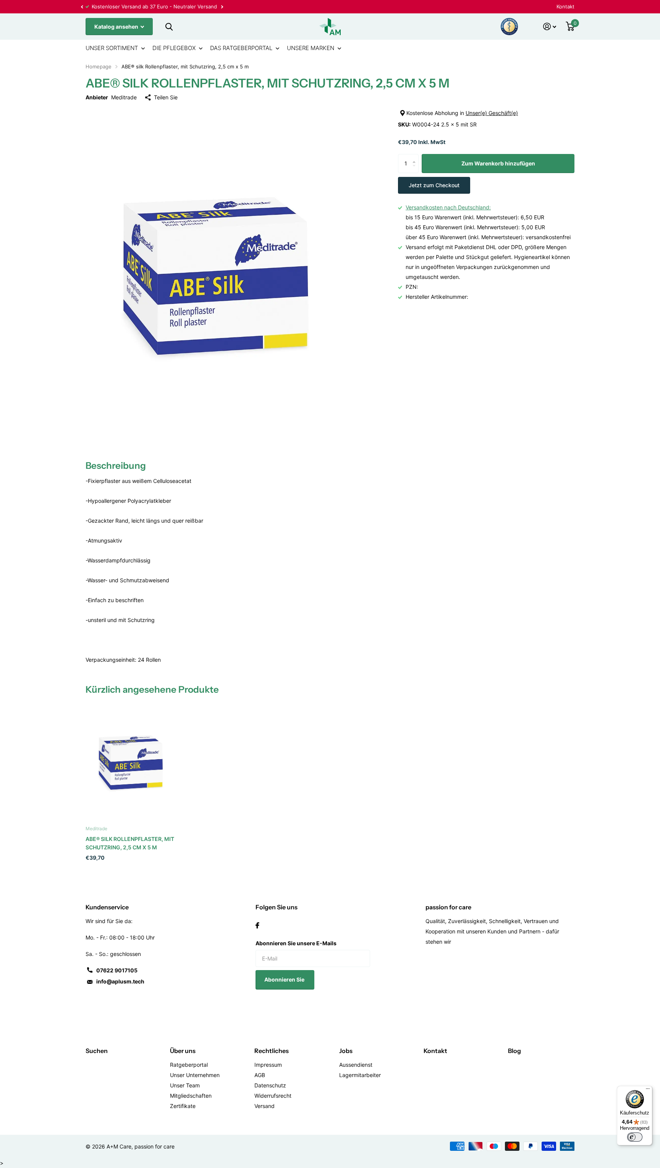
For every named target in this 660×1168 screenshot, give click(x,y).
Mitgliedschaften (191, 1095)
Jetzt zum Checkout (434, 185)
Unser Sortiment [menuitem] (112, 48)
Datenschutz (270, 1085)
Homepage (99, 66)
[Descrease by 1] (415, 170)
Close (169, 26)
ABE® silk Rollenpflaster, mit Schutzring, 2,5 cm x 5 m (130, 843)
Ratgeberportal (189, 1064)
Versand (264, 1106)
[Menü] (647, 1090)
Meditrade (124, 97)
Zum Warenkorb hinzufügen (498, 163)
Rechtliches (271, 1051)
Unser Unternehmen (195, 1075)
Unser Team (185, 1085)
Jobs (346, 1051)
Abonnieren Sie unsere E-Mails (296, 943)
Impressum (268, 1064)
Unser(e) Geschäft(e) (492, 113)
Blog (514, 1051)
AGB (259, 1075)
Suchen (97, 1051)
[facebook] (257, 925)
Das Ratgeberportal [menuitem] (241, 48)
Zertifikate (183, 1106)
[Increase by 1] (415, 157)
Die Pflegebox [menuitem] (174, 48)
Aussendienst (355, 1064)
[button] (82, 6)
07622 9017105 (117, 970)
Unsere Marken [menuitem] (310, 48)
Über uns (183, 1051)
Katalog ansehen (116, 26)
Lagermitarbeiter (360, 1075)
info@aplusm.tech (120, 981)
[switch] (634, 1137)
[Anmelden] (549, 26)
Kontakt (565, 6)
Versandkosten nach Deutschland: (448, 207)
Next (222, 6)
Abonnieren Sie (285, 979)
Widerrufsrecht (272, 1095)
